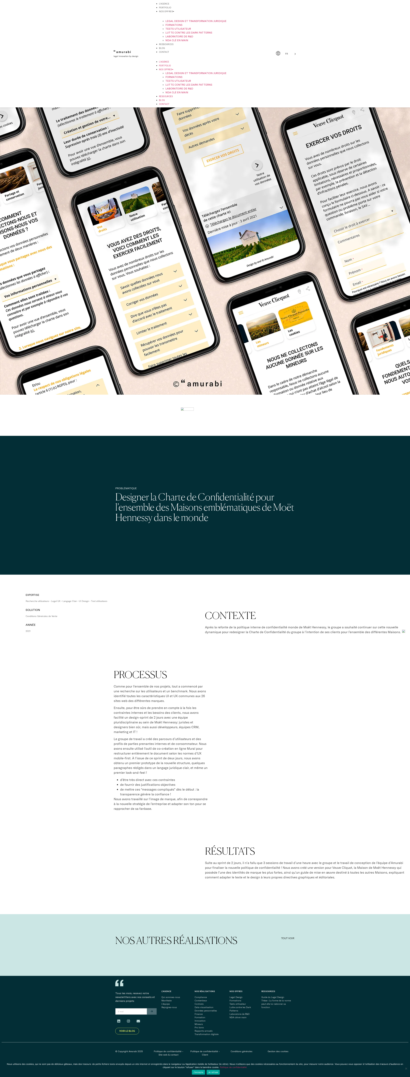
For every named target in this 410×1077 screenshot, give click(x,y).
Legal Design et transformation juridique (195, 20)
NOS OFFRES (236, 991)
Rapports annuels (204, 1030)
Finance (199, 1014)
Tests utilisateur (178, 28)
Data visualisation (204, 1007)
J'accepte (198, 1072)
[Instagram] (128, 1021)
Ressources (166, 44)
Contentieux (201, 1000)
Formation (200, 1017)
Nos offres (166, 11)
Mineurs (199, 1024)
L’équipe (165, 1003)
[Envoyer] (152, 1011)
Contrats (199, 1003)
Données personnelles (206, 1010)
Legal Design (236, 997)
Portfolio (165, 7)
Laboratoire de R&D (179, 36)
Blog (162, 48)
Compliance (201, 997)
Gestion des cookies (278, 1051)
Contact (164, 52)
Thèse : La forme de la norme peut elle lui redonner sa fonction (276, 1004)
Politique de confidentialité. (233, 1067)
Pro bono (199, 1027)
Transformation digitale (206, 1034)
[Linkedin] (118, 1021)
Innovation (200, 1020)
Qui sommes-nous (170, 997)
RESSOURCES (268, 991)
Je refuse (213, 1072)
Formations (173, 24)
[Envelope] (138, 1021)
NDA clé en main (176, 40)
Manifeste (166, 1000)
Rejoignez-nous (169, 1007)
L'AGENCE (166, 991)
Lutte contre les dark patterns (188, 32)
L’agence (164, 3)
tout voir (287, 938)
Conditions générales (241, 1051)
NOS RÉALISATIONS (205, 991)
